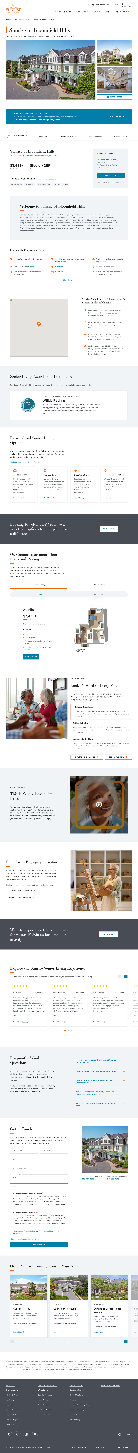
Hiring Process (43, 1400)
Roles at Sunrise (44, 1405)
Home (8, 19)
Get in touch (115, 117)
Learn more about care (49, 179)
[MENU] (130, 4)
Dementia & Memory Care (79, 1405)
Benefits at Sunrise (45, 1395)
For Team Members (45, 1410)
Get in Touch (110, 175)
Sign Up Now (109, 529)
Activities (59, 259)
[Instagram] (18, 1434)
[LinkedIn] (26, 1434)
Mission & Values (12, 1395)
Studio (39, 594)
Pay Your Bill (117, 183)
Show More (67, 280)
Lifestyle (73, 1400)
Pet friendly (59, 267)
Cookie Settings (79, 1447)
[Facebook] (9, 1434)
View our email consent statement (23, 1239)
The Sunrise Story (12, 1390)
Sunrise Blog (76, 1385)
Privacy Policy (29, 1231)
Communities (19, 19)
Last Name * (48, 1151)
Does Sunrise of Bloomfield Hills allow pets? (96, 1071)
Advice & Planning (100, 12)
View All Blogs (75, 1420)
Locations (9, 1405)
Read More (17, 498)
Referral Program (12, 1420)
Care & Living (82, 12)
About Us (10, 1385)
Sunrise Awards (12, 1410)
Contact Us (10, 1425)
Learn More (17, 1332)
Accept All (101, 1447)
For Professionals (110, 1385)
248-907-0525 (102, 162)
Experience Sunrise (62, 12)
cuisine (32, 267)
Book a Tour (31, 657)
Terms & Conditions (46, 1231)
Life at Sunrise (43, 1390)
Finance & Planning (77, 1410)
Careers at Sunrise (47, 1385)
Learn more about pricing (33, 624)
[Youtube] (35, 1434)
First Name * (18, 1151)
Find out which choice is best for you (25, 462)
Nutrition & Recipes (77, 1390)
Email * (16, 1159)
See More (17, 1015)
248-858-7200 (102, 168)
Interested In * (17, 1174)
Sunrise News (75, 1415)
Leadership (10, 1400)
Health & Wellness (76, 1395)
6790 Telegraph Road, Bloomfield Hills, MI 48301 (35, 156)
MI (29, 19)
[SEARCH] (123, 4)
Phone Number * (20, 1168)
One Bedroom (98, 594)
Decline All (122, 1447)
